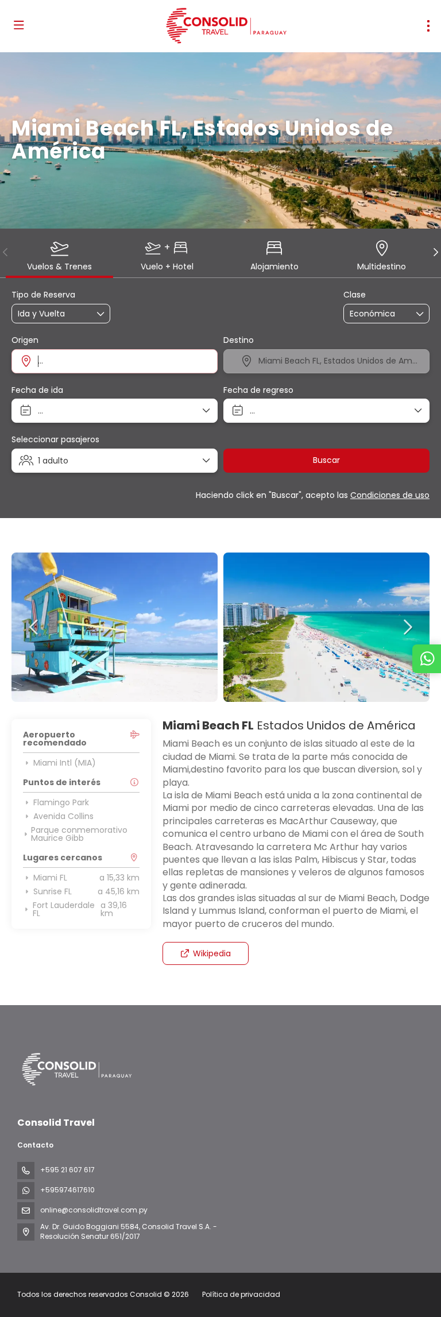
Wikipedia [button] (212, 953)
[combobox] (114, 361)
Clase (354, 294)
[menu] (428, 26)
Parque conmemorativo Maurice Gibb (79, 834)
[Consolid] (75, 1069)
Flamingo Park (61, 802)
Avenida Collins (63, 816)
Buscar (326, 460)
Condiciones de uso (390, 495)
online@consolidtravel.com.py (94, 1210)
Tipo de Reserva (43, 294)
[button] (5, 252)
